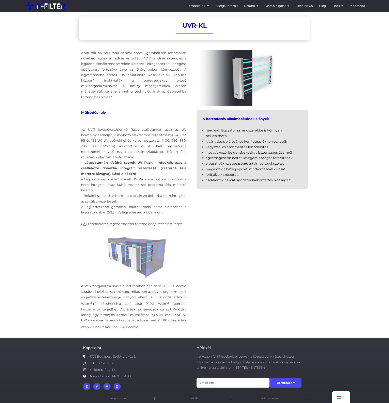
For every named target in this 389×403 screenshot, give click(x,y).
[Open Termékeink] (207, 6)
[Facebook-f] (96, 386)
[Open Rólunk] (257, 6)
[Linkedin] (117, 386)
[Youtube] (107, 386)
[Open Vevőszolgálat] (288, 6)
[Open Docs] (342, 6)
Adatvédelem (270, 398)
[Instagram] (86, 386)
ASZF (194, 398)
